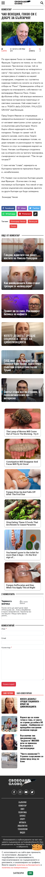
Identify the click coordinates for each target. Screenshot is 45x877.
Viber (23, 208)
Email (3, 638)
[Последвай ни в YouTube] (26, 792)
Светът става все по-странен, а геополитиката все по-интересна (22, 395)
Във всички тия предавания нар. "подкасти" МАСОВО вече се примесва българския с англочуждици (29, 742)
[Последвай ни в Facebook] (14, 792)
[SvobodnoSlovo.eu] (22, 783)
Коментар (6, 9)
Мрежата (22, 822)
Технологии (22, 829)
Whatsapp (10, 214)
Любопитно (22, 825)
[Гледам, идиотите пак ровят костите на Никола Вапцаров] (22, 250)
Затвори (18, 873)
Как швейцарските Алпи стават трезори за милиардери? (22, 284)
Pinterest (26, 214)
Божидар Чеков (18, 221)
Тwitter (36, 208)
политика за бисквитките (28, 865)
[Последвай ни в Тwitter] (32, 792)
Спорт (22, 819)
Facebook (9, 208)
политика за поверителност (15, 867)
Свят (22, 809)
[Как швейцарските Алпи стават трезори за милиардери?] (22, 278)
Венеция (33, 221)
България (22, 802)
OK (30, 873)
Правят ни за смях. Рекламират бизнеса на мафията (22, 312)
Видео (22, 832)
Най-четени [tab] (8, 693)
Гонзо (13, 226)
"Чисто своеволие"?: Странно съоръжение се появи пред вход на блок (31, 757)
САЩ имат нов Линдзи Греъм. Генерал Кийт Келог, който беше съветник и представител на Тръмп (22, 365)
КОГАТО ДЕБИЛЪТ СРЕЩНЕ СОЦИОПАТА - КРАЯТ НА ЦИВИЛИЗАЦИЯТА (20, 338)
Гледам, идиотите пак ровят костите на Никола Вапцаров (20, 256)
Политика (22, 812)
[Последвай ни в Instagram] (20, 792)
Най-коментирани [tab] (24, 693)
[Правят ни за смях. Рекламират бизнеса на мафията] (22, 306)
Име (4, 629)
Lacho (4, 50)
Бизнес (22, 815)
